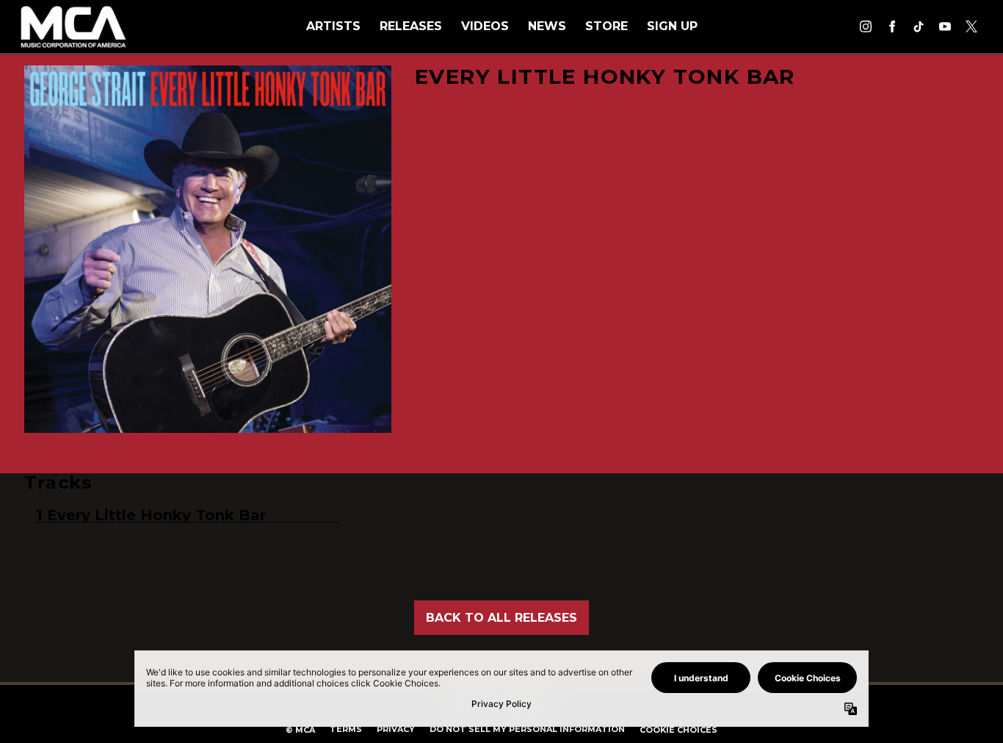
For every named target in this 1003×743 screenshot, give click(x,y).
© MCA (300, 730)
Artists (333, 26)
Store (606, 26)
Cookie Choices (678, 730)
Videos (485, 26)
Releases (411, 26)
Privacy (396, 729)
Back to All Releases (501, 618)
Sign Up (672, 26)
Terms (346, 729)
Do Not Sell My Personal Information (527, 729)
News (547, 26)
